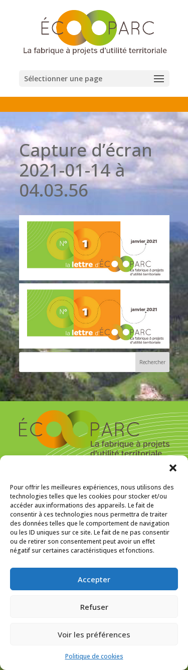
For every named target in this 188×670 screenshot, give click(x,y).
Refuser (94, 607)
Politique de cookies (94, 656)
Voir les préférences (94, 634)
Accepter (94, 579)
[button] (173, 468)
